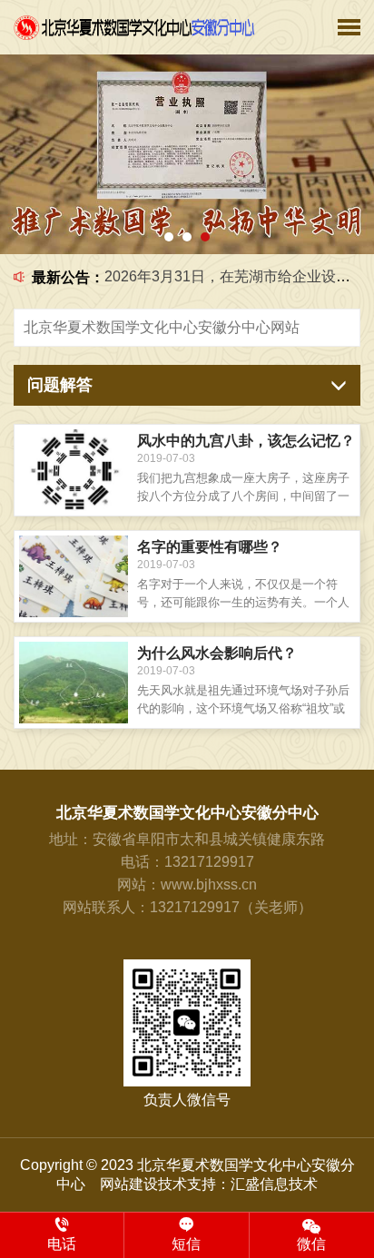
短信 (186, 1244)
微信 (311, 1244)
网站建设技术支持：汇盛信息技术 (209, 1184)
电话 (61, 1244)
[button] (168, 236)
